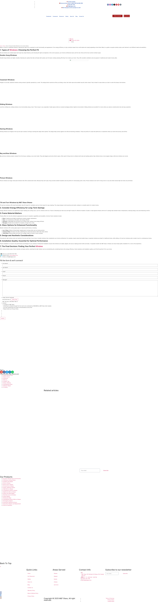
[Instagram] (110, 4)
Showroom (61, 16)
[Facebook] (108, 4)
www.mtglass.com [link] (13, 255)
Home (1, 45)
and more (56, 584)
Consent (4, 303)
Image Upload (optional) (8, 297)
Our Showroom (31, 576)
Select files (14, 299)
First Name (5, 263)
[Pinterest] (116, 4)
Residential (48, 16)
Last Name (5, 267)
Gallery (66, 16)
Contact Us (81, 16)
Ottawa (55, 573)
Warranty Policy (31, 590)
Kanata (55, 579)
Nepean (55, 576)
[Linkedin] (112, 4)
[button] (1, 372)
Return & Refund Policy (33, 593)
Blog (77, 16)
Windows (13, 50)
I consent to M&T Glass (9, 304)
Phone (4, 275)
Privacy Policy (31, 596)
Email (3, 271)
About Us (72, 16)
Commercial (55, 16)
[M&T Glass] (14, 20)
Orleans (55, 582)
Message (4, 279)
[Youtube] (118, 4)
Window (39, 246)
